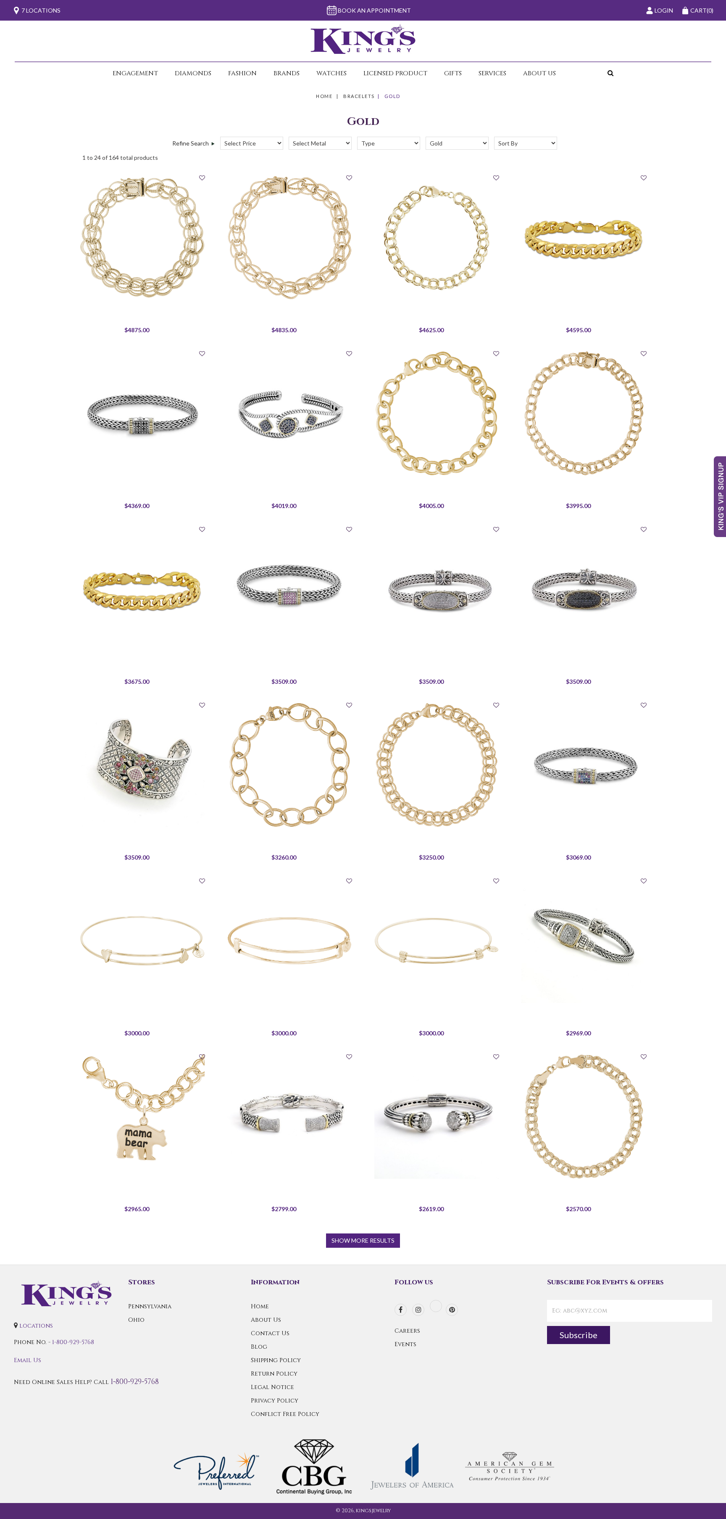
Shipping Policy (276, 1360)
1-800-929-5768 (73, 1342)
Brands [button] (287, 73)
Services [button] (492, 73)
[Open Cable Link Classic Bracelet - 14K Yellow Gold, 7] (436, 413)
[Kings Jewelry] (363, 39)
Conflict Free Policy (285, 1414)
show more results (363, 1240)
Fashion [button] (242, 73)
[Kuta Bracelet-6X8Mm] (289, 589)
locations (36, 1326)
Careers (407, 1331)
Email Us (27, 1360)
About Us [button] (539, 73)
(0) (701, 10)
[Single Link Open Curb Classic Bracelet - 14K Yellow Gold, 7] (289, 765)
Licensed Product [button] (395, 73)
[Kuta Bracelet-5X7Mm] (142, 413)
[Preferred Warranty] (216, 1466)
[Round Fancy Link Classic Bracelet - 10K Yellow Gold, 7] (142, 237)
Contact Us (270, 1333)
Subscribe (578, 1335)
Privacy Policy (274, 1401)
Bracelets (359, 96)
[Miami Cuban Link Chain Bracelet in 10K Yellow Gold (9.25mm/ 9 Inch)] (583, 237)
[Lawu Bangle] (289, 413)
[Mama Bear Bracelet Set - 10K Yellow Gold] (142, 1116)
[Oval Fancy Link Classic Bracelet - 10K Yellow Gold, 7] (289, 237)
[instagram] (418, 1310)
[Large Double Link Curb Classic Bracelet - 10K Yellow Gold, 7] (436, 237)
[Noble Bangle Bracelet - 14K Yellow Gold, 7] (289, 941)
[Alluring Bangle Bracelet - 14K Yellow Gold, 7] (436, 941)
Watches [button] (331, 73)
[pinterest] (452, 1310)
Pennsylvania (149, 1306)
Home (324, 96)
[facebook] (401, 1310)
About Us (266, 1320)
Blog (259, 1347)
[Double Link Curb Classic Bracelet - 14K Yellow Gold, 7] (583, 413)
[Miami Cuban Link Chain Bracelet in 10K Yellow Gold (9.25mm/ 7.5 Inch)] (142, 589)
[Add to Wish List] (202, 177)
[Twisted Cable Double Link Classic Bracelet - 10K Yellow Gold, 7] (436, 765)
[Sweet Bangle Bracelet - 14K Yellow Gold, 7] (142, 941)
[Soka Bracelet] (583, 941)
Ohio (136, 1320)
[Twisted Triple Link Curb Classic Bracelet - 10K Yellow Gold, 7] (583, 1116)
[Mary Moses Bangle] (142, 765)
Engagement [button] (135, 73)
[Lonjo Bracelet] (436, 589)
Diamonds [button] (193, 73)
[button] (589, 73)
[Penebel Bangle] (289, 1116)
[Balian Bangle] (436, 1116)
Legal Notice (272, 1387)
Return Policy (274, 1374)
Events (405, 1344)
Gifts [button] (453, 73)
